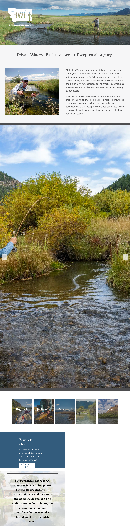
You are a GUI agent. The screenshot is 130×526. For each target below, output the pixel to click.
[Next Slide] (125, 257)
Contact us (26, 465)
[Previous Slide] (4, 257)
